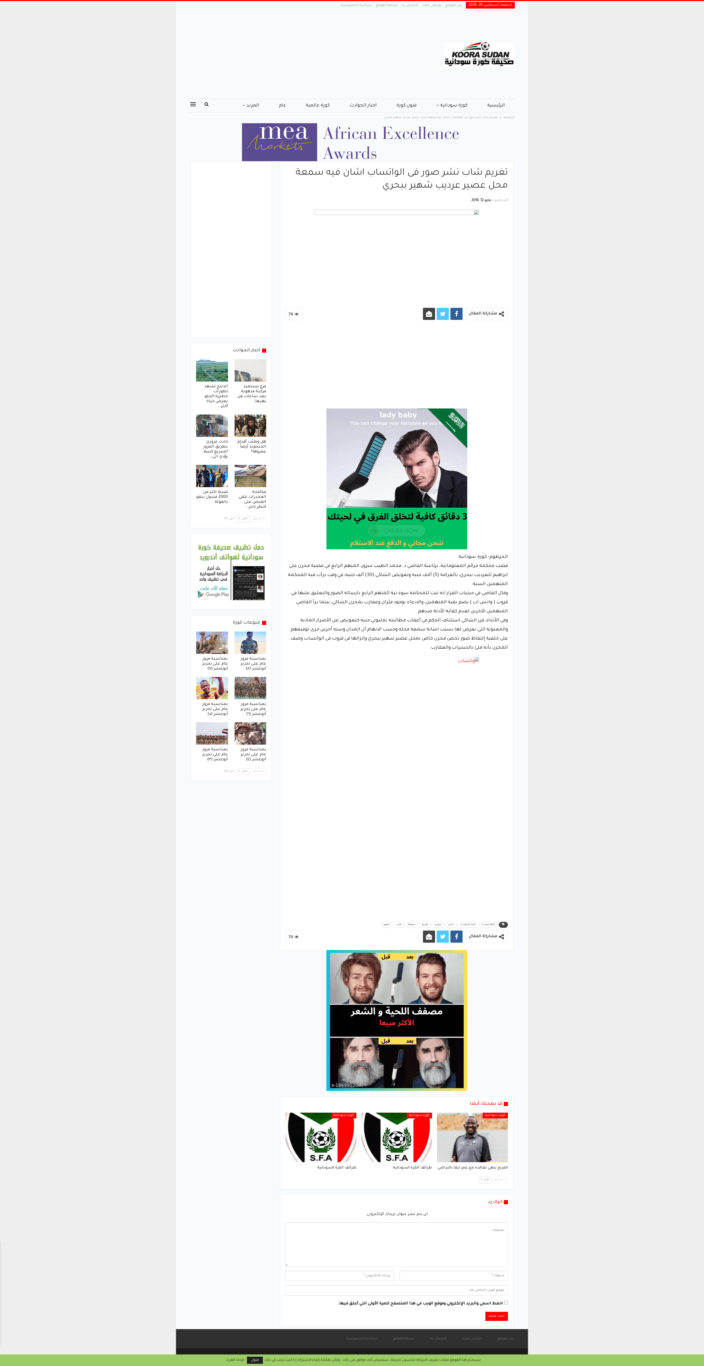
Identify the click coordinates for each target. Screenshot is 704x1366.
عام (282, 105)
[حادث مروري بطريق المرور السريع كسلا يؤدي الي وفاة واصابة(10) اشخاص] (212, 426)
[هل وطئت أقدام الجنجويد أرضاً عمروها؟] (250, 426)
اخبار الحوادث (363, 105)
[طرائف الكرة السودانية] (396, 1137)
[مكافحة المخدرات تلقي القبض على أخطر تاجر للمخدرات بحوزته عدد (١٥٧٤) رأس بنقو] (250, 476)
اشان (451, 924)
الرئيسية (496, 105)
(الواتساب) (488, 924)
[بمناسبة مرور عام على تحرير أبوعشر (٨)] (250, 643)
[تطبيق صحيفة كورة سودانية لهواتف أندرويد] (231, 572)
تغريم (425, 924)
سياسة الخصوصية (356, 5)
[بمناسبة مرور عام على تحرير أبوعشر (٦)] (250, 688)
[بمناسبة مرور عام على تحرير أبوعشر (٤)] (250, 733)
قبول (255, 1360)
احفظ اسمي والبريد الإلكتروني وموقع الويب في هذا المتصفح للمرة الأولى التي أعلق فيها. (420, 1304)
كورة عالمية (318, 105)
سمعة (412, 924)
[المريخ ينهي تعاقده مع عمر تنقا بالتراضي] (472, 1137)
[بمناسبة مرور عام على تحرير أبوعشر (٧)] (212, 643)
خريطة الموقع (387, 5)
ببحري (438, 924)
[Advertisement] (297, 54)
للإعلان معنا (431, 5)
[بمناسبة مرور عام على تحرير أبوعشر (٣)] (212, 733)
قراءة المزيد (235, 1360)
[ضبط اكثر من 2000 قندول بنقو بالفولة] (212, 476)
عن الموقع (454, 5)
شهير (387, 924)
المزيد (252, 105)
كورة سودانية (454, 105)
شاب (399, 924)
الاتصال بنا (410, 5)
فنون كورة (407, 105)
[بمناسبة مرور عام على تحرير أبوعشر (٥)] (212, 688)
